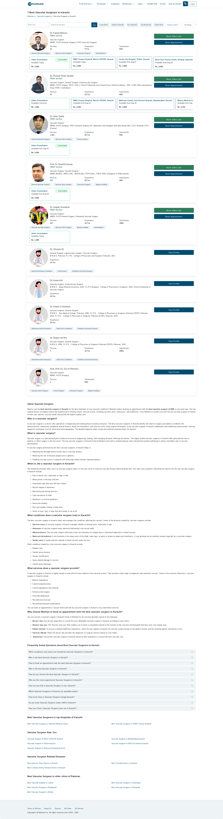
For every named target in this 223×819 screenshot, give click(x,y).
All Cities (67, 808)
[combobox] (37, 24)
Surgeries (115, 4)
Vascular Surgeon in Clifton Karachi (41, 743)
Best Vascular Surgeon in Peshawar (126, 787)
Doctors (58, 808)
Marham (30, 16)
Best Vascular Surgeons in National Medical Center (47, 724)
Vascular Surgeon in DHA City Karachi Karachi (130, 743)
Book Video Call (173, 36)
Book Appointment (173, 42)
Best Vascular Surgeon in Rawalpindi (42, 787)
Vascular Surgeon (44, 16)
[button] (185, 3)
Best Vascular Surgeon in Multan (40, 792)
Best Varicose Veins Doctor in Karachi (42, 763)
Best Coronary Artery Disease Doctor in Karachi (46, 768)
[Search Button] (94, 24)
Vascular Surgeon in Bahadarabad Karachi (128, 739)
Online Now (159, 25)
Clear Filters (103, 25)
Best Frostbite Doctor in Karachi (124, 763)
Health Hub (152, 4)
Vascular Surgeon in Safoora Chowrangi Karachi (46, 748)
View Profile (174, 253)
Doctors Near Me (118, 25)
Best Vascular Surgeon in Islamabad (126, 783)
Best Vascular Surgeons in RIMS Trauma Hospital (131, 724)
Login (192, 4)
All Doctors (79, 808)
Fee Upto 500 (132, 25)
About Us (47, 808)
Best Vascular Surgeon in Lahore (40, 783)
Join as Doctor (174, 4)
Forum (163, 4)
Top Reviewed (146, 25)
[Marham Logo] (35, 4)
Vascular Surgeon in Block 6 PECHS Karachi (45, 739)
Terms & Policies (34, 808)
